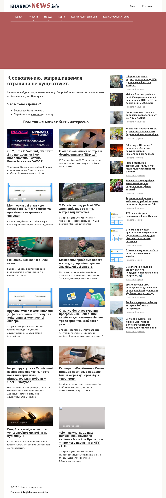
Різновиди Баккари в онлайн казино (28, 261)
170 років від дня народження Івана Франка (141, 215)
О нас (133, 6)
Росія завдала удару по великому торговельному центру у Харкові (141, 115)
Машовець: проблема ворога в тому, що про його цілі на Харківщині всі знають (80, 263)
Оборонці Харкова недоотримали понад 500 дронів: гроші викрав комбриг (141, 81)
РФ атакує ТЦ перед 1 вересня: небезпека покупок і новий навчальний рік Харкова (140, 149)
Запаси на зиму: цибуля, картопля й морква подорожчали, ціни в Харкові (140, 185)
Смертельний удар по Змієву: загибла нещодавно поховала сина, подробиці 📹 (142, 271)
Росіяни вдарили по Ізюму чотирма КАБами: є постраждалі (141, 305)
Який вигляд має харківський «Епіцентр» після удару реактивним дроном (140, 167)
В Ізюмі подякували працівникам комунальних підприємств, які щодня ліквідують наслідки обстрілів (141, 235)
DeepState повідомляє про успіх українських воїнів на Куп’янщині (27, 432)
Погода (48, 16)
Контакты (147, 6)
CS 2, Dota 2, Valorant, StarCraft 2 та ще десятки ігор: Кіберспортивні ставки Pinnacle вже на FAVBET (30, 156)
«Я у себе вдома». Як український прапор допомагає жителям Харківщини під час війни (141, 323)
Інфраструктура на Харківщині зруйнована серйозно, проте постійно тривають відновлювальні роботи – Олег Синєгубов (30, 375)
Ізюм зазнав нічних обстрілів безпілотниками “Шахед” (80, 152)
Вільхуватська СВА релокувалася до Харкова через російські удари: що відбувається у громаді (142, 289)
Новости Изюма (134, 220)
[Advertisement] (83, 46)
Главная (18, 16)
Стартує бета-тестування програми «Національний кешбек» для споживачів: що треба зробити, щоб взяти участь (81, 317)
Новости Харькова (135, 89)
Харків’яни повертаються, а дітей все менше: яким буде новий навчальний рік (142, 131)
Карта (62, 16)
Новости (33, 16)
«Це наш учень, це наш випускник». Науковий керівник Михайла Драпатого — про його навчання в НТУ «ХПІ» (81, 439)
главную (36, 114)
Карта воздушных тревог (116, 16)
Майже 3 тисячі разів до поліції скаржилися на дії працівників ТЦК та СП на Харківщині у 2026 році (141, 98)
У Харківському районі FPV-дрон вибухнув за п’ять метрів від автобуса (79, 208)
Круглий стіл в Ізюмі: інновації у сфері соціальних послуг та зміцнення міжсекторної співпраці (30, 316)
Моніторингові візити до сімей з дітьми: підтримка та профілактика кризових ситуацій (29, 211)
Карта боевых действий (84, 16)
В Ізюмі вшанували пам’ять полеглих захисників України (142, 253)
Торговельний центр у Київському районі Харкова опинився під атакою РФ (142, 201)
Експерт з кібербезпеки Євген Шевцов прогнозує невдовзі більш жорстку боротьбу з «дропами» (81, 373)
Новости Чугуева (134, 138)
